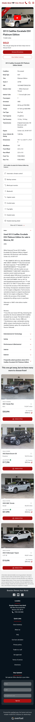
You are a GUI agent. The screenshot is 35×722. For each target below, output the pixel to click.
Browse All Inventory (17, 52)
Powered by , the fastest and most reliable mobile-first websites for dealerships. (17, 713)
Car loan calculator (17, 640)
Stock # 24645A (7, 401)
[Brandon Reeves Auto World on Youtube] (17, 595)
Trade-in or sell (17, 650)
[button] (26, 3)
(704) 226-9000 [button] (19, 612)
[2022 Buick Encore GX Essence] (17, 436)
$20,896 (6, 412)
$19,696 (6, 560)
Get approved (17, 655)
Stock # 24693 (6, 451)
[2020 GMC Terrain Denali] (17, 486)
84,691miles (28, 555)
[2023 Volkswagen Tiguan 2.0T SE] (17, 535)
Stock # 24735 (6, 501)
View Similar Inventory (17, 57)
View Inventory (17, 624)
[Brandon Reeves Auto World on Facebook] (13, 595)
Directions (17, 665)
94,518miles (28, 456)
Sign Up (17, 700)
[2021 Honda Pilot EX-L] (17, 386)
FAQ (17, 635)
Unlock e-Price (19, 419)
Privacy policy (17, 645)
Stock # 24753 (6, 550)
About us (17, 630)
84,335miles (28, 506)
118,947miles (28, 406)
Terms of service (17, 660)
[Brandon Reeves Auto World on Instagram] (22, 595)
